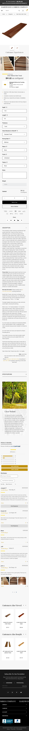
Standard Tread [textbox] (8, 134)
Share (2, 503)
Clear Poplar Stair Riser (21, 652)
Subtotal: (4, 191)
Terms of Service (19, 729)
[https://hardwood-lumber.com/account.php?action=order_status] (23, 10)
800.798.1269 (20, 1)
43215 (17, 87)
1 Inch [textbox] (5, 126)
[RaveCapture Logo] (15, 446)
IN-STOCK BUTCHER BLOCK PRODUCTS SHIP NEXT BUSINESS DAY (14, 4)
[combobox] (14, 126)
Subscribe (24, 686)
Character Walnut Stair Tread (7, 623)
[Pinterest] (16, 692)
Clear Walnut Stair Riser (21, 623)
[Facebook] (8, 692)
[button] (23, 605)
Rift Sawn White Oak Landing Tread (8, 652)
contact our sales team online (12, 359)
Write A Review (14, 469)
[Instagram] (12, 692)
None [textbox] (5, 150)
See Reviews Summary (7, 480)
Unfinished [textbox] (6, 158)
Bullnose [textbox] (6, 142)
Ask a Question (14, 466)
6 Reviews (10, 74)
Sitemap (8, 729)
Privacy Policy (13, 729)
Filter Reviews (4, 473)
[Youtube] (21, 692)
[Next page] (16, 592)
